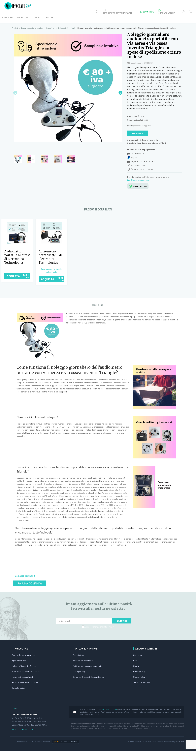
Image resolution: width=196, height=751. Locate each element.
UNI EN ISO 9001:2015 (109, 709)
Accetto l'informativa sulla (99, 626)
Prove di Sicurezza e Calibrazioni (26, 682)
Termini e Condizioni (141, 682)
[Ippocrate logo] (15, 708)
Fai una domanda (30, 583)
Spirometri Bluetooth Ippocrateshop (88, 677)
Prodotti (22, 17)
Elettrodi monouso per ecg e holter (88, 666)
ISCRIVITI (122, 620)
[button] (120, 93)
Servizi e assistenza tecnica (32, 28)
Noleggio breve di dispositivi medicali (60, 28)
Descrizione (97, 305)
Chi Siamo (7, 17)
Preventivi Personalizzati (22, 677)
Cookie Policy (139, 677)
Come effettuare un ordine (23, 655)
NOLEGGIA (137, 133)
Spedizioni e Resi (19, 660)
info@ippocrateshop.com (138, 180)
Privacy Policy (139, 671)
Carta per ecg (79, 671)
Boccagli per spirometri (83, 660)
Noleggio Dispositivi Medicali (24, 666)
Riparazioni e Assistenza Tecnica (26, 671)
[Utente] (183, 11)
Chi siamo (137, 655)
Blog (37, 17)
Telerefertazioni (18, 688)
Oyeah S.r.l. (179, 742)
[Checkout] (191, 11)
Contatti (50, 17)
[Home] (18, 6)
